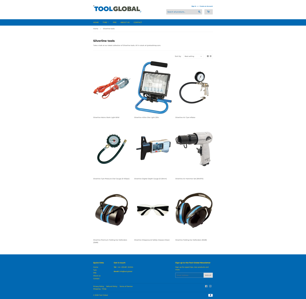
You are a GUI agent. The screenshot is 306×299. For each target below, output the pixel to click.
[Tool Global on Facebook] (206, 287)
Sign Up (208, 275)
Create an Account (206, 6)
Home (96, 22)
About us (125, 22)
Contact (138, 22)
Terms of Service (126, 286)
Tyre (105, 22)
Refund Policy (111, 286)
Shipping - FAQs (99, 289)
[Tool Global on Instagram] (210, 287)
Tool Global (103, 295)
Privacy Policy (98, 286)
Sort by (178, 56)
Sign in (193, 6)
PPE (114, 22)
